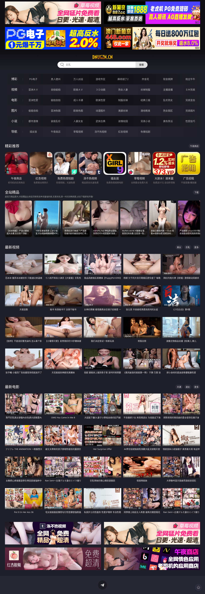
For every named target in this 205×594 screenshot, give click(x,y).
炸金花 (145, 79)
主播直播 (168, 89)
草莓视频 (78, 131)
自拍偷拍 (55, 89)
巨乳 (188, 247)
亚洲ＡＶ (33, 89)
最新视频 (12, 247)
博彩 (14, 79)
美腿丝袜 (123, 110)
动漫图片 (100, 110)
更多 (196, 247)
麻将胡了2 (123, 79)
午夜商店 (55, 131)
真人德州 (55, 79)
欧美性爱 (100, 100)
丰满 (179, 386)
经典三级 (145, 100)
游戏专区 (100, 79)
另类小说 (145, 121)
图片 (14, 111)
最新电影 (12, 386)
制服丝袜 (123, 100)
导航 (14, 132)
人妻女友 (78, 121)
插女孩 (33, 131)
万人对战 (78, 79)
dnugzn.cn (102, 57)
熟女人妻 (123, 89)
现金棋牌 (168, 79)
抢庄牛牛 (190, 79)
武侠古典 (100, 121)
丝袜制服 (145, 89)
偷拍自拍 (55, 100)
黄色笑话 (168, 121)
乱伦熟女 (168, 100)
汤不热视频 (101, 131)
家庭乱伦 (55, 121)
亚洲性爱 (33, 100)
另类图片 (190, 110)
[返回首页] (198, 587)
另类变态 (190, 100)
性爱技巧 (190, 121)
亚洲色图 (55, 110)
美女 (179, 247)
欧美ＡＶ (78, 89)
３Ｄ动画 (100, 89)
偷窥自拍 (33, 110)
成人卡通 (78, 100)
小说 (14, 121)
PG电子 (33, 79)
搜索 (141, 64)
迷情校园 (123, 121)
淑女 (188, 386)
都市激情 (33, 121)
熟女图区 (168, 110)
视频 (14, 90)
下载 (196, 192)
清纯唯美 (145, 110)
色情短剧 (145, 131)
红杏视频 (123, 131)
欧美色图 (78, 110)
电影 (14, 100)
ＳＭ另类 (190, 89)
